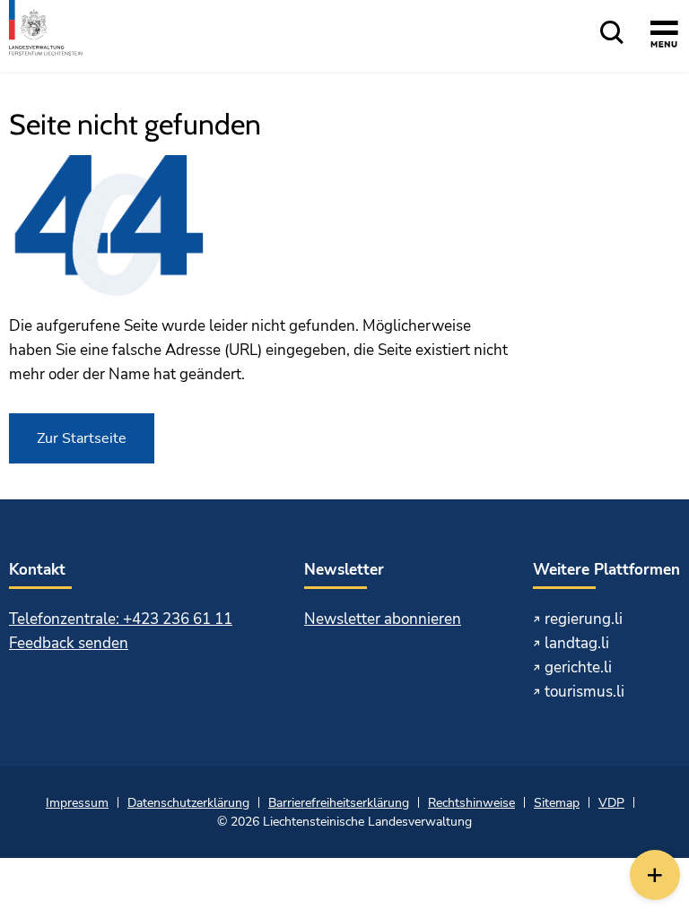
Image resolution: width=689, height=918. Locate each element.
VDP (611, 802)
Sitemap (557, 802)
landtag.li (577, 643)
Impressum (77, 802)
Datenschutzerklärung (188, 802)
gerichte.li (578, 667)
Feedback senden (68, 643)
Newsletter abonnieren (382, 619)
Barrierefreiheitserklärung (338, 802)
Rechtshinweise (471, 802)
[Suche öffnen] (612, 33)
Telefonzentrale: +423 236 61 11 (120, 619)
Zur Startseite (81, 438)
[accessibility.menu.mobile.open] (664, 37)
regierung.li (584, 619)
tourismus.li (584, 691)
